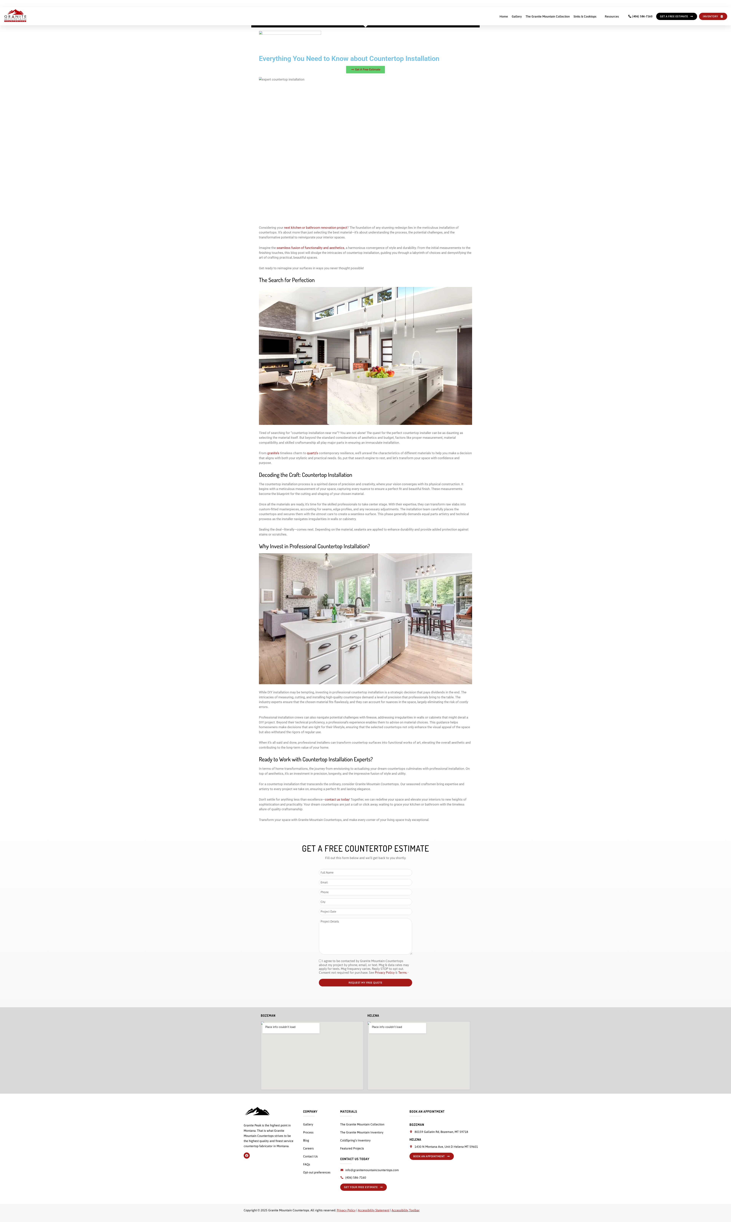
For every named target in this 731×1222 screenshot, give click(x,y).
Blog (306, 1140)
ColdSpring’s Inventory (355, 1140)
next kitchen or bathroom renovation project (315, 227)
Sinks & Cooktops (585, 16)
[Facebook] (247, 1155)
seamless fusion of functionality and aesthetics (310, 248)
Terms (402, 972)
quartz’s (312, 453)
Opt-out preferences (316, 1172)
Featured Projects (352, 1148)
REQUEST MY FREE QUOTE (365, 982)
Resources (612, 16)
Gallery (517, 16)
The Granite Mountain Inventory (361, 1132)
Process (308, 1132)
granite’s (273, 453)
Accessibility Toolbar (406, 1210)
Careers (308, 1148)
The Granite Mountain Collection (548, 16)
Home (504, 16)
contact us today (337, 799)
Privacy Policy (385, 972)
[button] (587, 16)
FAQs (306, 1164)
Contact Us (310, 1156)
